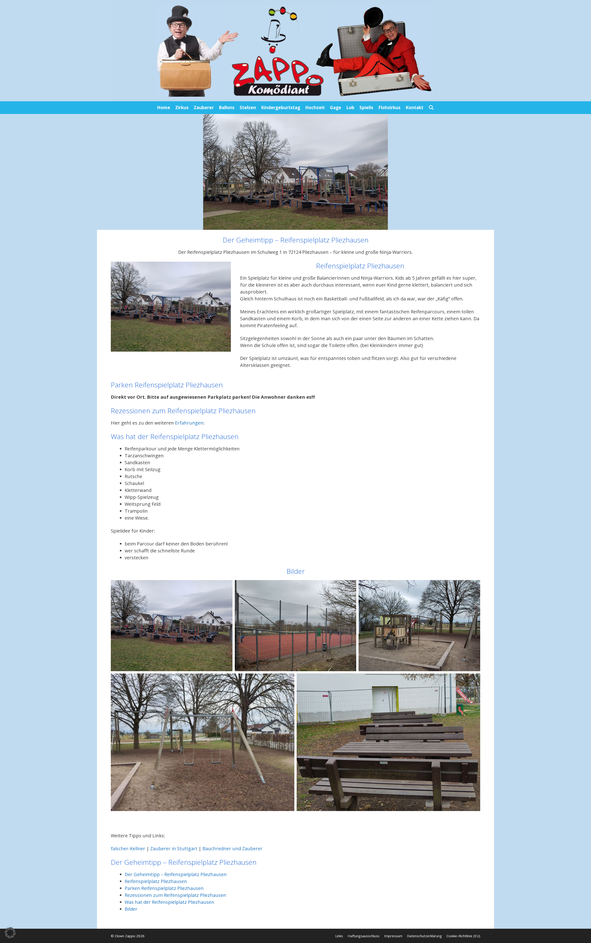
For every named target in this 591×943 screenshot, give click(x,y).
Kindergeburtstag (280, 108)
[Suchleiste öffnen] (431, 107)
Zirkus (182, 108)
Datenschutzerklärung (424, 936)
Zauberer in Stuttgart (173, 848)
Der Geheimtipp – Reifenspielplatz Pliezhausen (176, 874)
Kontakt (414, 108)
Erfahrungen (189, 423)
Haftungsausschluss (364, 936)
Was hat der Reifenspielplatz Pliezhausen (169, 902)
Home (163, 108)
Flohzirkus (389, 108)
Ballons (227, 108)
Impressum (393, 936)
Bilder (131, 909)
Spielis (366, 108)
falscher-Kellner (128, 848)
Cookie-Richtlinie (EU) (463, 936)
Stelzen (248, 108)
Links (339, 936)
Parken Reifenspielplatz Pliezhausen (164, 888)
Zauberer (204, 108)
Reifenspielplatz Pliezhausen (156, 881)
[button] (10, 933)
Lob (350, 108)
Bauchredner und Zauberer (232, 848)
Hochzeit (315, 108)
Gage (335, 108)
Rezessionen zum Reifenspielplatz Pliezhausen (175, 895)
